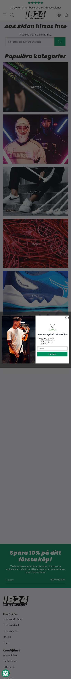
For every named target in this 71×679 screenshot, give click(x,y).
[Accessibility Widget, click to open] (5, 673)
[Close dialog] (67, 317)
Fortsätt (52, 354)
